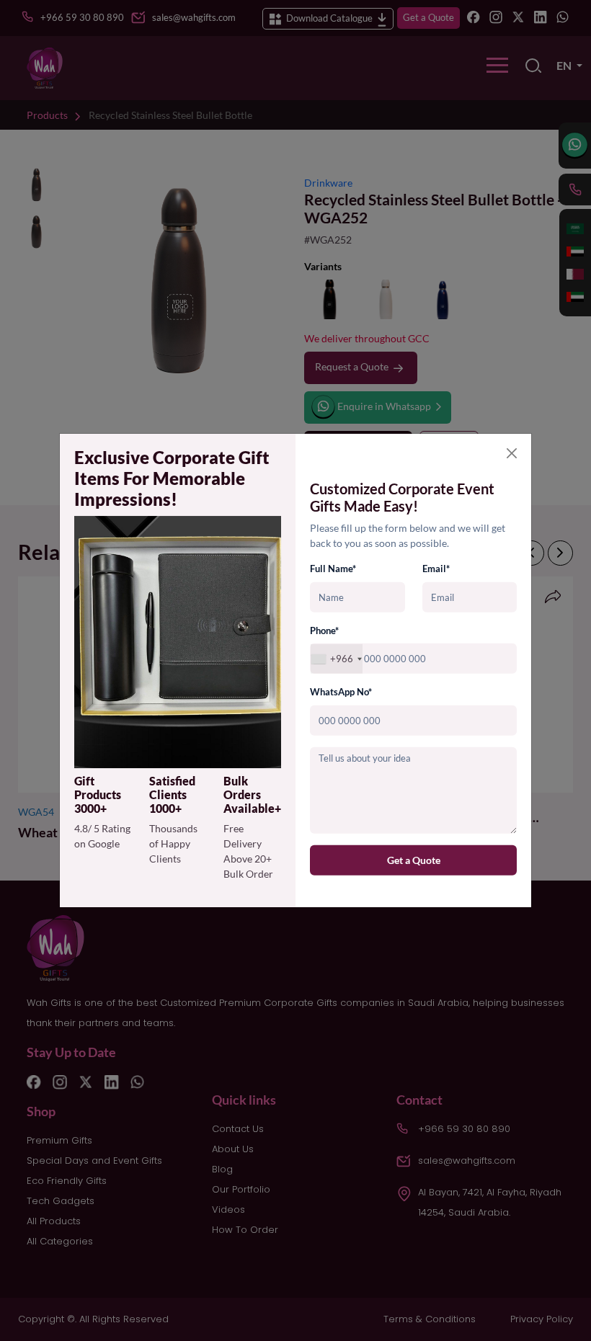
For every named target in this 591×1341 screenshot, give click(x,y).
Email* (436, 568)
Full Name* (333, 568)
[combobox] (337, 659)
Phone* (324, 630)
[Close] (512, 453)
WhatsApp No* (341, 692)
